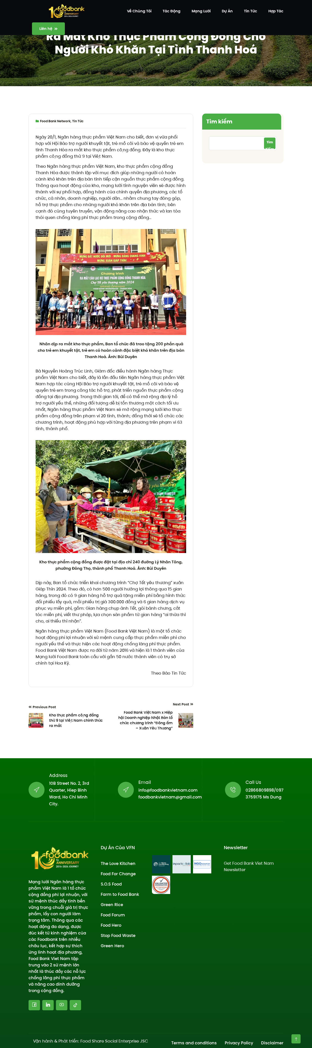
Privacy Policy (239, 1043)
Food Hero (111, 925)
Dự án (227, 11)
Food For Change (118, 874)
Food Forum (113, 915)
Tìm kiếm (219, 121)
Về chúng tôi (139, 11)
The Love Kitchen (118, 863)
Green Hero (112, 946)
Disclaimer (272, 1043)
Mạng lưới (201, 11)
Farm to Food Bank (120, 894)
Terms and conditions (194, 1043)
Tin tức (250, 11)
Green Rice (112, 904)
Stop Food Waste (118, 935)
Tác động (171, 11)
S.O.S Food (111, 884)
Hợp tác (275, 11)
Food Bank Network (55, 121)
